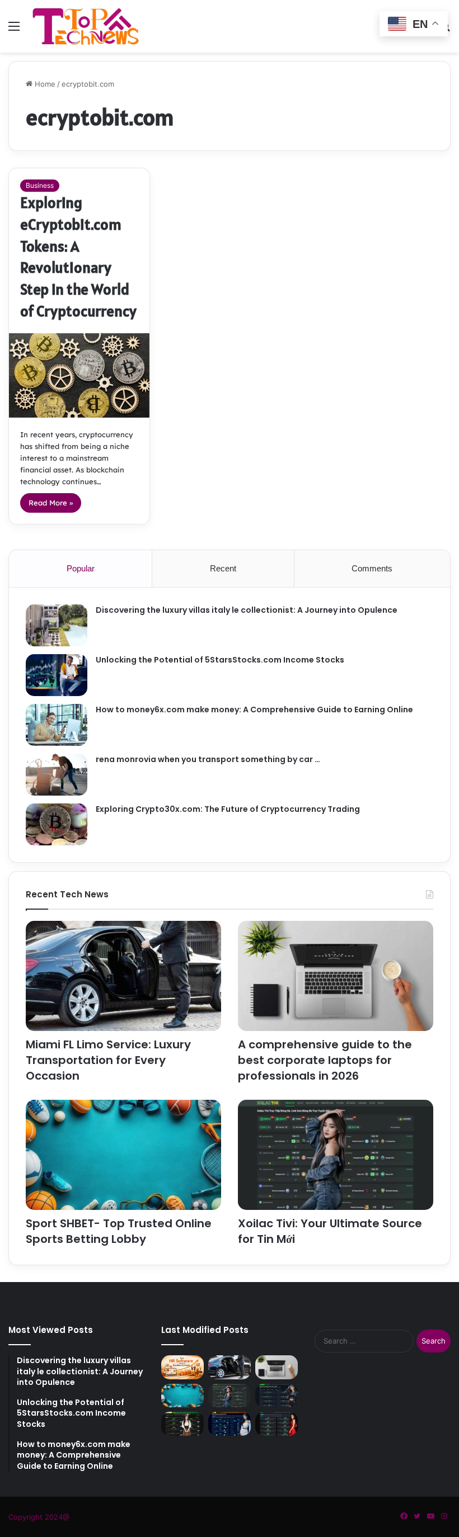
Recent (223, 568)
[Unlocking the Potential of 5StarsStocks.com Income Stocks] (56, 675)
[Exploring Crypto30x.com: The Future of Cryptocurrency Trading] (56, 824)
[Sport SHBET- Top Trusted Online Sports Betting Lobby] (123, 1155)
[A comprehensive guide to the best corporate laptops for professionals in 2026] (335, 976)
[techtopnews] (85, 26)
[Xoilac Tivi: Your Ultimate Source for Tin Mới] (335, 1155)
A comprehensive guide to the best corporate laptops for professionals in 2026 (325, 1060)
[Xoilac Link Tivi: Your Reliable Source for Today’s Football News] (182, 1424)
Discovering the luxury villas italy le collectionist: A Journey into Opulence (246, 610)
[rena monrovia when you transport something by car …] (56, 775)
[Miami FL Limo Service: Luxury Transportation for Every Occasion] (123, 976)
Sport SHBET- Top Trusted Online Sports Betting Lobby (119, 1231)
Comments (372, 568)
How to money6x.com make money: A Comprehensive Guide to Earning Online (254, 709)
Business (40, 185)
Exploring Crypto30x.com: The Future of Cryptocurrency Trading (228, 809)
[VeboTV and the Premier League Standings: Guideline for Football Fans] (276, 1424)
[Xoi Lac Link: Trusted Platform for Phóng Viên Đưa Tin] (276, 1396)
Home (43, 83)
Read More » (51, 502)
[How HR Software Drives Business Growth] (182, 1367)
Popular (81, 568)
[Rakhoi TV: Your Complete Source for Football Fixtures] (229, 1424)
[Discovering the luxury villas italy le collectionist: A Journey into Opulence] (56, 625)
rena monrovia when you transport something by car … (208, 759)
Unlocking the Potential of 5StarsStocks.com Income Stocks (220, 659)
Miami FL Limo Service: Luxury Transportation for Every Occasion (108, 1060)
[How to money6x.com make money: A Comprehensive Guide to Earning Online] (56, 725)
